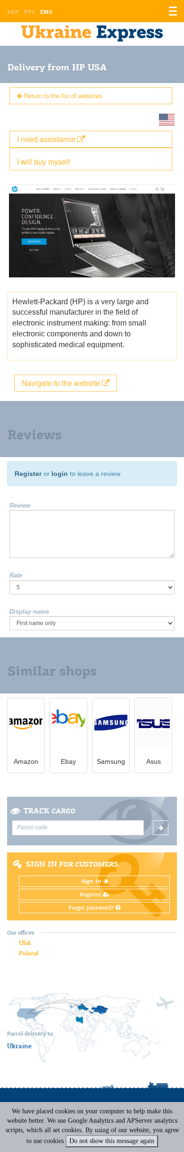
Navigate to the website (62, 382)
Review (19, 505)
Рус (29, 12)
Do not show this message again (111, 1140)
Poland (28, 953)
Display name (29, 611)
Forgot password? (92, 907)
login (59, 473)
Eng (46, 12)
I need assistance (47, 139)
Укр (13, 12)
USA (25, 943)
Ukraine (19, 1046)
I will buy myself (43, 161)
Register (28, 473)
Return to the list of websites (62, 95)
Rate (15, 575)
